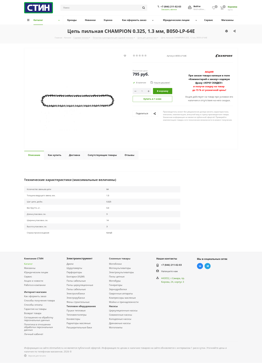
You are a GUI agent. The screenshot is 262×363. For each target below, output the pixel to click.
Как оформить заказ (35, 296)
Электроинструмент (79, 258)
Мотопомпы (116, 327)
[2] (137, 55)
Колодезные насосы (120, 318)
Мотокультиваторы (120, 268)
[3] (139, 55)
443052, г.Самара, (171, 278)
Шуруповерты (74, 268)
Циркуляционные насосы (123, 310)
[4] (142, 55)
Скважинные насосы (120, 314)
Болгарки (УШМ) (75, 276)
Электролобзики (76, 293)
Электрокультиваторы (121, 272)
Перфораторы (74, 272)
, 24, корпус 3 (176, 281)
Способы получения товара (39, 300)
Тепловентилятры (77, 314)
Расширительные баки (79, 327)
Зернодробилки (118, 289)
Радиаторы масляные (79, 323)
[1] (134, 55)
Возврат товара (32, 313)
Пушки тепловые (76, 310)
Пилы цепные (116, 276)
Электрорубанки (76, 297)
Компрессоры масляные (122, 297)
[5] (145, 55)
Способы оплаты (33, 304)
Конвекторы (73, 318)
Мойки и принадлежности (124, 301)
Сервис (28, 276)
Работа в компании (35, 284)
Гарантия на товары (35, 308)
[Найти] (143, 8)
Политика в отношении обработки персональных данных (38, 327)
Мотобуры (115, 280)
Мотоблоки (115, 263)
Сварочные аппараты (121, 293)
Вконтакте (200, 266)
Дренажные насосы (120, 323)
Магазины (29, 268)
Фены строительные (78, 301)
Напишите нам (169, 271)
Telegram (208, 266)
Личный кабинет (33, 334)
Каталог (28, 263)
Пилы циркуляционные (80, 284)
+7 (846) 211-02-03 (171, 6)
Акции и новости (33, 280)
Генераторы (115, 284)
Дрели (70, 263)
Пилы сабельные (76, 280)
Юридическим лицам (36, 272)
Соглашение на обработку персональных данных (38, 319)
